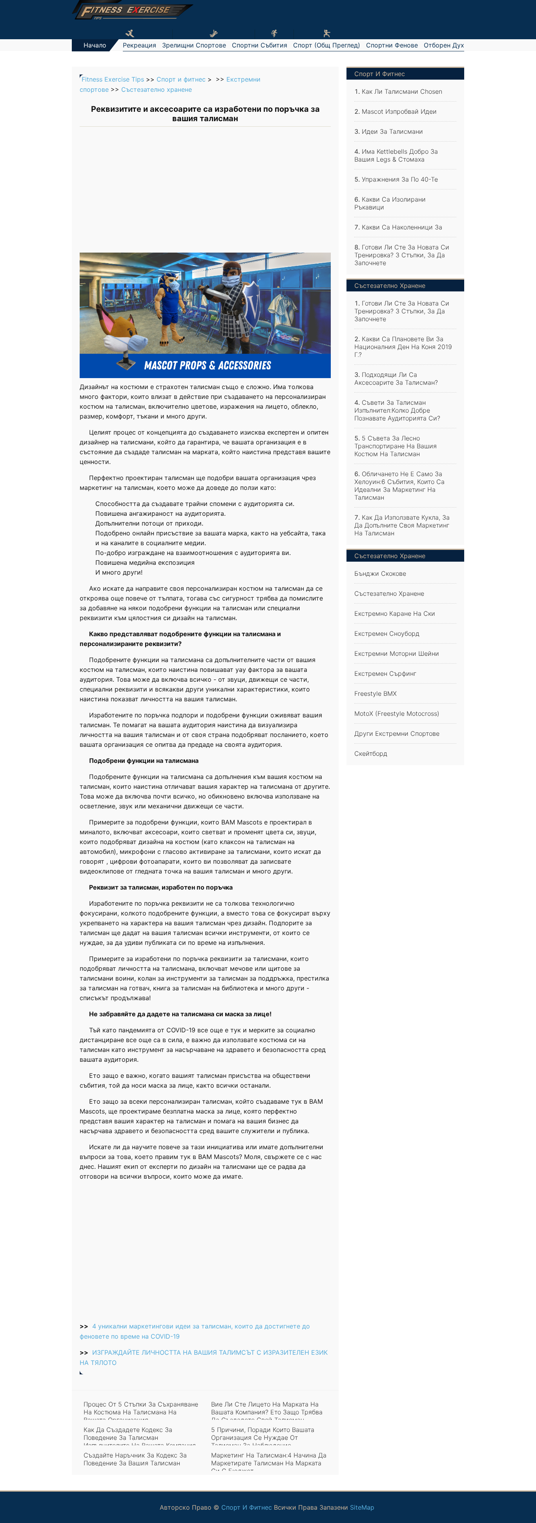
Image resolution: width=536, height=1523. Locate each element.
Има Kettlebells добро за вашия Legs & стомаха (396, 155)
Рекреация (139, 45)
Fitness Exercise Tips (113, 79)
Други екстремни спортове (396, 733)
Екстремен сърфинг (385, 673)
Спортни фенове (392, 45)
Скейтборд (370, 753)
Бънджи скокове (380, 573)
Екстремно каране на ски (394, 613)
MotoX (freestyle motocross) (396, 713)
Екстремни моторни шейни (396, 653)
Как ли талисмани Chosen (402, 91)
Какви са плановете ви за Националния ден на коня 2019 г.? (403, 346)
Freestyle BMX (375, 693)
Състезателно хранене (156, 89)
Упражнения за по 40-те (400, 179)
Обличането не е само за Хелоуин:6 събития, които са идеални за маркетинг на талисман (399, 485)
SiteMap (362, 1507)
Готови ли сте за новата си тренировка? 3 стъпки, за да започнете (401, 255)
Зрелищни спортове (194, 45)
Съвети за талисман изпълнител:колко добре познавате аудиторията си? (397, 410)
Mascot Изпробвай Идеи (399, 111)
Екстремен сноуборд (386, 633)
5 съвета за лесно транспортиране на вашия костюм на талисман (395, 446)
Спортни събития (259, 45)
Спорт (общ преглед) (326, 45)
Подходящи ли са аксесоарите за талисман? (396, 378)
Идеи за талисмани (392, 131)
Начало (95, 45)
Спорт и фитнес (181, 79)
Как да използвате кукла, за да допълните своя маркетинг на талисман (402, 525)
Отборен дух (444, 45)
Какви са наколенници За (402, 227)
